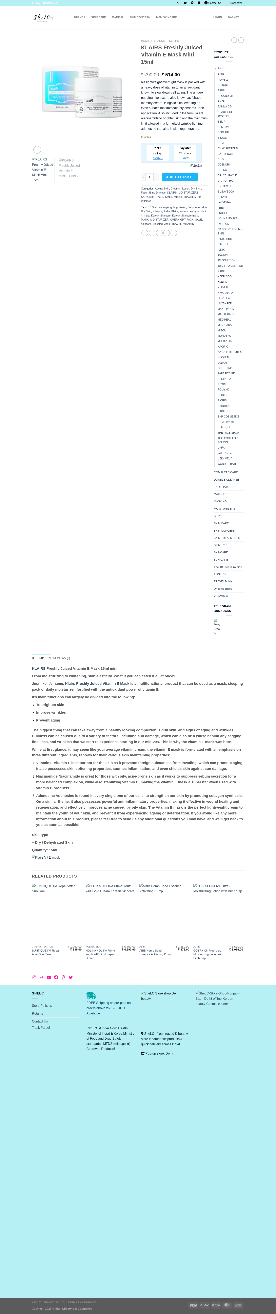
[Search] (69, 17)
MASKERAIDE (226, 314)
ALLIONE (223, 84)
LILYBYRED (225, 303)
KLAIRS (174, 40)
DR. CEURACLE (227, 175)
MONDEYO (224, 335)
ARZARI (222, 101)
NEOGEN (223, 357)
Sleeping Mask (161, 223)
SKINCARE (148, 196)
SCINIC (222, 395)
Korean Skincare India (185, 215)
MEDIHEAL (224, 319)
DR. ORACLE (226, 186)
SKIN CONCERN (140, 17)
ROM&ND (223, 389)
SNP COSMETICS (229, 416)
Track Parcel (41, 1027)
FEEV (221, 207)
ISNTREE (223, 244)
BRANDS (79, 17)
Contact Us (214, 2)
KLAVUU (223, 287)
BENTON (223, 126)
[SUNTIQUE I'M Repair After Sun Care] (57, 913)
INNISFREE (225, 238)
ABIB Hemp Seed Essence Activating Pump (155, 952)
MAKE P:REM (226, 308)
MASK (145, 219)
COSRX (222, 170)
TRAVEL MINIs (192, 196)
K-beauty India (161, 211)
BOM (221, 143)
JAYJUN (223, 254)
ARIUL (221, 90)
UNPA (221, 447)
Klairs (174, 211)
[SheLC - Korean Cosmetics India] (47, 17)
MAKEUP (118, 17)
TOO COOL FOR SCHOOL (228, 440)
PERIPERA (224, 378)
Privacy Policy (54, 1302)
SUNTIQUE (224, 427)
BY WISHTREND (228, 148)
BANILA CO (225, 106)
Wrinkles (146, 200)
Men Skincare (166, 17)
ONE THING (225, 368)
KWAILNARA (225, 292)
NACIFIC (223, 346)
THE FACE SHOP (228, 432)
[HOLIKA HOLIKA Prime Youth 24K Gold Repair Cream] (111, 913)
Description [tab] (41, 658)
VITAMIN (188, 223)
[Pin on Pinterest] (166, 233)
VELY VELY (225, 458)
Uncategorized (223, 588)
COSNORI (224, 164)
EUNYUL (223, 197)
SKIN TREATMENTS (227, 537)
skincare (146, 223)
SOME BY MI (226, 422)
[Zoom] (37, 150)
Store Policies (42, 1005)
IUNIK (221, 249)
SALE (198, 219)
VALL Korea (225, 453)
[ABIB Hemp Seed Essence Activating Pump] (164, 913)
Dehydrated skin (197, 207)
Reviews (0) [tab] (61, 658)
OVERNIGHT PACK (182, 219)
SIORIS (222, 400)
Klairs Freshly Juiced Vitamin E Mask (97, 684)
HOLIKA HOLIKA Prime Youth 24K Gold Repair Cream (100, 954)
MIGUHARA (225, 325)
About (36, 1302)
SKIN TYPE (221, 545)
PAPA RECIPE (226, 373)
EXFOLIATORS (223, 486)
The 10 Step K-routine (169, 196)
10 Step (152, 207)
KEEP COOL (225, 276)
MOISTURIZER (159, 219)
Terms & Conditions (82, 1302)
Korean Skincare (161, 215)
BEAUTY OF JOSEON (225, 114)
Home (145, 40)
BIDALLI (223, 137)
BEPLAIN (223, 132)
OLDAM (222, 362)
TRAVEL (177, 223)
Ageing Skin (162, 188)
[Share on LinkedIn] (174, 233)
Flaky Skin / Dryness (153, 192)
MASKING (220, 501)
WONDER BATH (227, 463)
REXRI (222, 384)
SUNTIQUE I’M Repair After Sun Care (46, 952)
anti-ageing (165, 207)
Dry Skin (196, 188)
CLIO (221, 159)
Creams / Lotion (180, 188)
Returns (37, 1013)
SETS (217, 516)
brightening (179, 207)
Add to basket (180, 177)
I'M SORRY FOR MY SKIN (230, 231)
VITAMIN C (221, 596)
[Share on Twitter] (152, 233)
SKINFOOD (224, 411)
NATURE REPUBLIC (230, 351)
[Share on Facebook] (144, 233)
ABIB (221, 74)
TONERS (219, 574)
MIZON (222, 330)
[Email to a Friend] (159, 233)
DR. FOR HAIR (226, 180)
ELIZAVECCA (226, 191)
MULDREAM (225, 341)
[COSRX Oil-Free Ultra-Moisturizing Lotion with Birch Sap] (218, 913)
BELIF (221, 121)
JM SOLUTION (226, 260)
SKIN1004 (224, 405)
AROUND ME (226, 95)
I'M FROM (224, 223)
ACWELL (223, 79)
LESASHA (224, 298)
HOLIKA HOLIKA (228, 218)
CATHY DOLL (226, 153)
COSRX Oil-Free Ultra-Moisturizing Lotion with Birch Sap (208, 954)
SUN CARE (221, 559)
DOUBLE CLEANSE (226, 479)
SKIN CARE (98, 17)
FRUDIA (222, 213)
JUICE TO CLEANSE (230, 265)
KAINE (222, 271)
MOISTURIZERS (188, 192)
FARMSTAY (225, 202)
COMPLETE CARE (226, 472)
